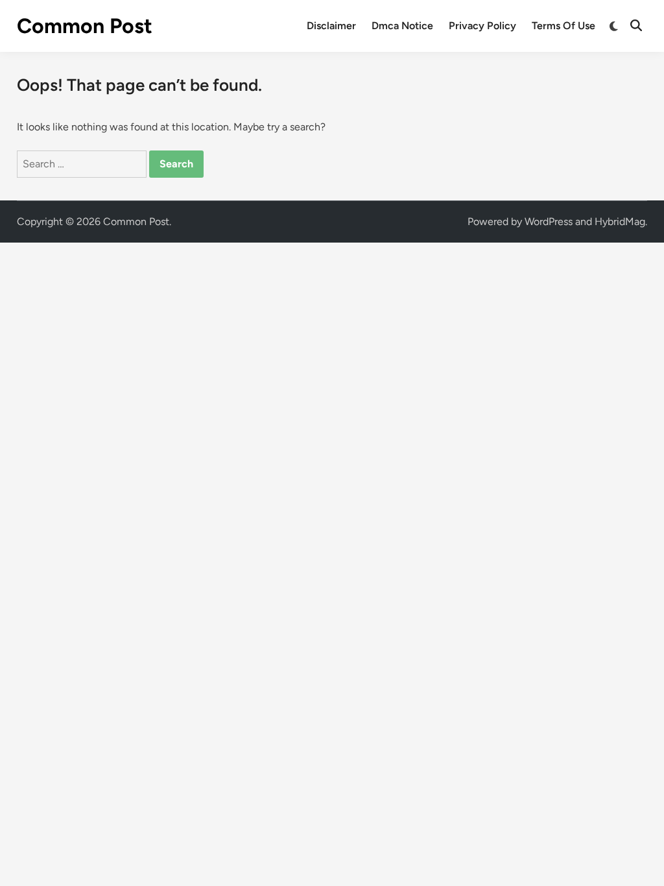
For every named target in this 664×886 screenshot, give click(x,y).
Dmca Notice (402, 25)
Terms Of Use (563, 25)
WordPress (549, 221)
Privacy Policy (482, 25)
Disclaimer (331, 25)
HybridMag (620, 221)
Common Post (84, 26)
